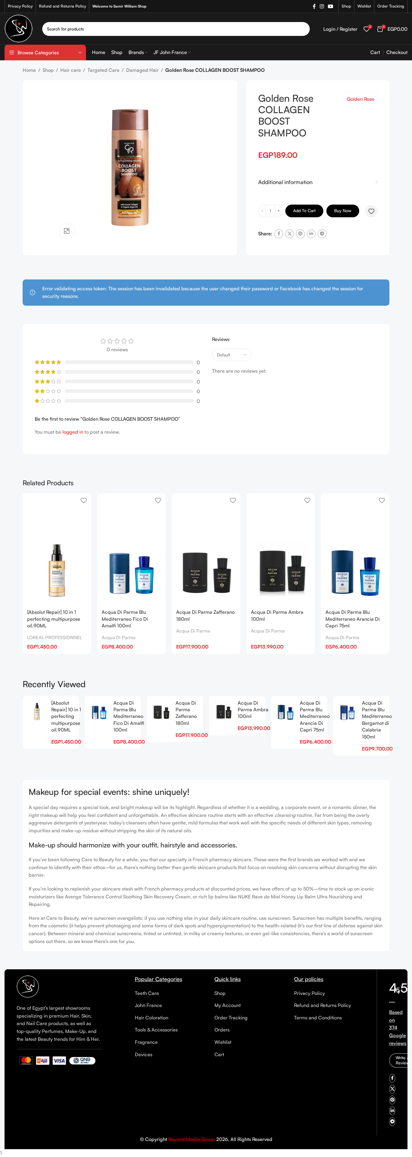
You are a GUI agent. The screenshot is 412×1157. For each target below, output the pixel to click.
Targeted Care (103, 70)
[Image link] (28, 986)
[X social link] (289, 233)
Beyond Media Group (191, 1139)
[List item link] (170, 993)
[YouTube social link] (330, 6)
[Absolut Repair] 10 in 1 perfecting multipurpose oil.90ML (53, 619)
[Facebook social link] (314, 6)
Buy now (342, 210)
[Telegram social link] (322, 233)
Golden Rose (360, 99)
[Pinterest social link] (300, 233)
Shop (48, 70)
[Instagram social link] (322, 6)
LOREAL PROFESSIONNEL (54, 637)
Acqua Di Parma (118, 637)
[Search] (303, 29)
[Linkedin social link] (311, 233)
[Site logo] (19, 28)
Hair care (70, 70)
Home (29, 70)
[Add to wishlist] (371, 211)
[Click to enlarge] (66, 230)
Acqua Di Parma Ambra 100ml (253, 709)
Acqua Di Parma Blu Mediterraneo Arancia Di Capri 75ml (352, 619)
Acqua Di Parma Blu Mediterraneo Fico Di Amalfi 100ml (125, 619)
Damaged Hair (142, 70)
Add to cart (304, 210)
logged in (72, 432)
